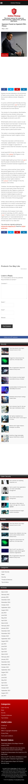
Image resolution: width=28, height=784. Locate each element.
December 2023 (5, 631)
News (2, 574)
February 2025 (5, 594)
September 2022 (5, 670)
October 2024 (5, 605)
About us (3, 728)
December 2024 (5, 600)
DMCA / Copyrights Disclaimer (9, 730)
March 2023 (4, 654)
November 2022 (5, 664)
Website (3, 317)
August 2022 (4, 672)
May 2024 (4, 618)
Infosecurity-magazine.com (8, 226)
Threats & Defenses (6, 579)
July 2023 (3, 644)
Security (5, 55)
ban (3, 215)
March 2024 (4, 623)
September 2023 (5, 638)
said (16, 105)
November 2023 (5, 633)
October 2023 (5, 636)
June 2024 (4, 615)
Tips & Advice (5, 582)
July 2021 (3, 695)
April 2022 (4, 683)
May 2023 (4, 649)
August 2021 (4, 693)
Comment (4, 283)
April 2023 (4, 651)
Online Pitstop (15, 3)
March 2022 (4, 685)
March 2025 (4, 592)
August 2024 (4, 610)
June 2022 (4, 677)
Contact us (4, 725)
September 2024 (5, 607)
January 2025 (4, 597)
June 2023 (4, 646)
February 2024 (5, 625)
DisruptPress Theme (20, 779)
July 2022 (3, 675)
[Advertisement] (14, 72)
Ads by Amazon (24, 268)
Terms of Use (13, 776)
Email (3, 310)
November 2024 (5, 602)
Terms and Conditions (7, 736)
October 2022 (5, 667)
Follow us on (11, 337)
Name (3, 302)
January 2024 (4, 628)
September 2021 (5, 690)
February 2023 (5, 657)
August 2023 (4, 641)
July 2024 (3, 612)
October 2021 (5, 688)
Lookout (6, 180)
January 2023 (4, 659)
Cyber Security (5, 572)
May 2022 (4, 680)
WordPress (11, 779)
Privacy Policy (4, 733)
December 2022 (5, 662)
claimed (11, 154)
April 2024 (4, 620)
